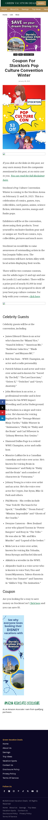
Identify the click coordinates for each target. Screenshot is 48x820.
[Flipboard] (9, 791)
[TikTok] (23, 791)
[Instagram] (13, 791)
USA (11, 15)
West (17, 15)
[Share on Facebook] (2, 402)
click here (34, 296)
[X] (27, 791)
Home (5, 15)
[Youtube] (32, 791)
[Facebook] (4, 791)
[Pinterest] (18, 791)
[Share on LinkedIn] (2, 418)
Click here (35, 603)
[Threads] (37, 791)
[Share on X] (2, 407)
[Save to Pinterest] (2, 412)
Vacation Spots (28, 54)
